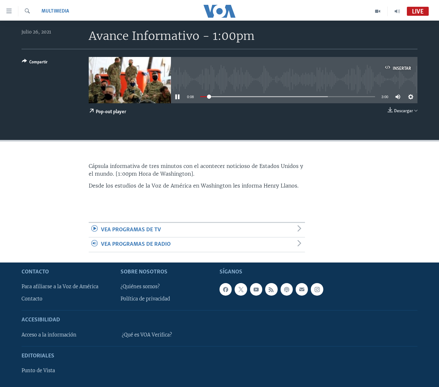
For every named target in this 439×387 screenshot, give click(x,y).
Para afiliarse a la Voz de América (60, 287)
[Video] (378, 11)
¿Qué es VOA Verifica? (147, 334)
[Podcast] (287, 289)
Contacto (32, 299)
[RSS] (271, 289)
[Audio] (397, 11)
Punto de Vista (38, 370)
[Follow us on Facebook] (226, 289)
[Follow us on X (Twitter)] (241, 289)
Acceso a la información (49, 334)
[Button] (35, 63)
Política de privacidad (145, 299)
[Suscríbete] (302, 289)
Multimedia (55, 11)
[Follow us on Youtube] (256, 289)
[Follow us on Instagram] (317, 289)
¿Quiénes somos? (140, 287)
